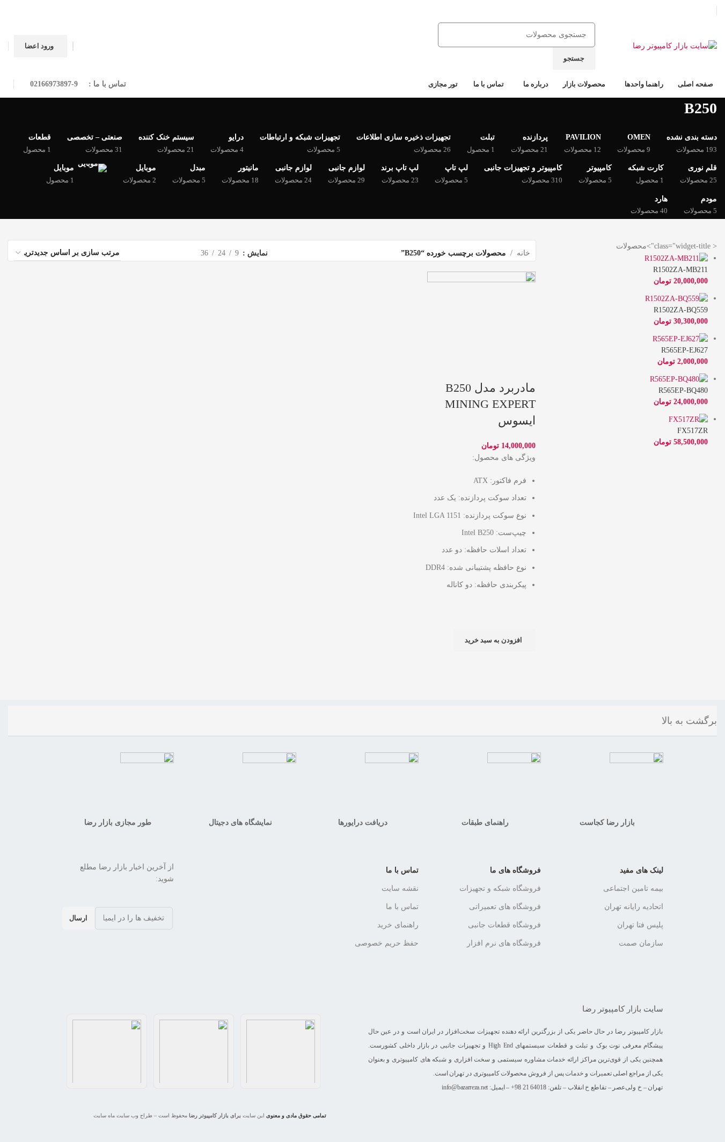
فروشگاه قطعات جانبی (504, 925)
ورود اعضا (39, 46)
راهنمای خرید (398, 925)
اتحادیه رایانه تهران (633, 907)
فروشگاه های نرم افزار (504, 943)
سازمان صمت (641, 943)
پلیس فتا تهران (640, 925)
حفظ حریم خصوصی (387, 943)
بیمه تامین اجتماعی (633, 888)
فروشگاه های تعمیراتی (505, 907)
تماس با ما (402, 870)
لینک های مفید (641, 870)
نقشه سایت (400, 888)
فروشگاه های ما (515, 870)
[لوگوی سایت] (675, 45)
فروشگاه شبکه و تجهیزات (500, 888)
